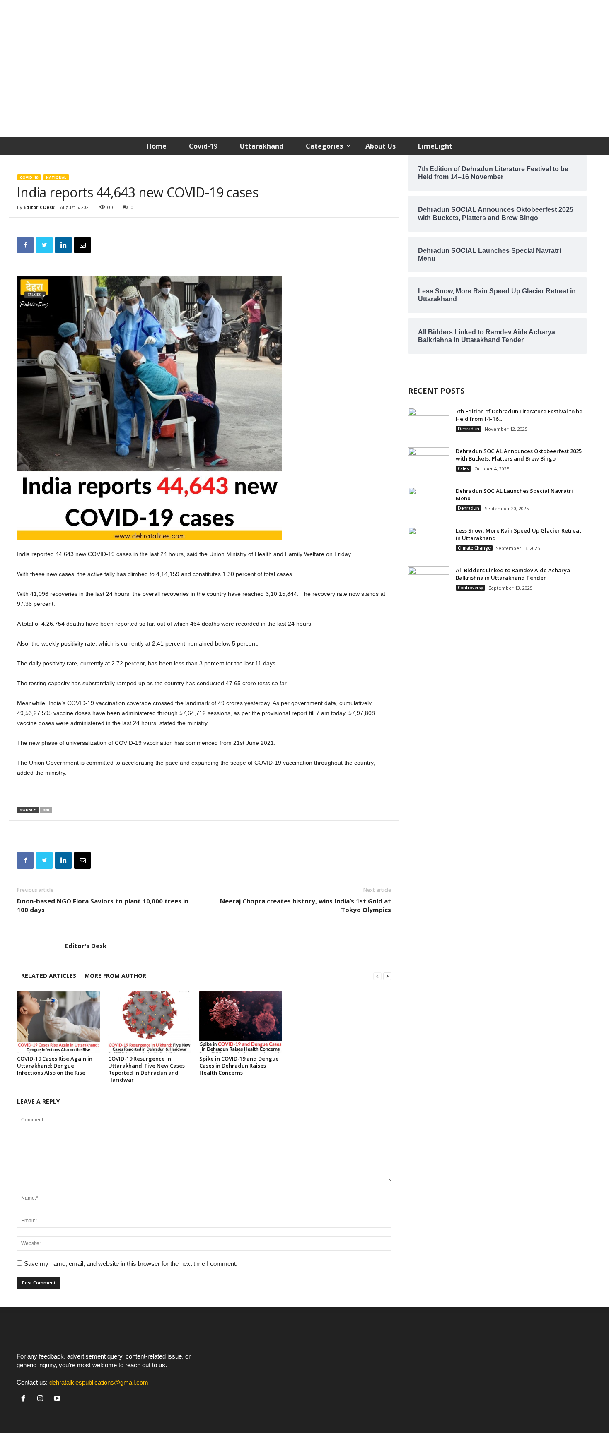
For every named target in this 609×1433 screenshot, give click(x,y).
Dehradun (468, 429)
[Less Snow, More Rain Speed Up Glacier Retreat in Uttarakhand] (429, 542)
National (56, 177)
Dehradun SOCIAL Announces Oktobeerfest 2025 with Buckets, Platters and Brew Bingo (519, 454)
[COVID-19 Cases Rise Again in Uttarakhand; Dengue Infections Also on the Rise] (58, 1022)
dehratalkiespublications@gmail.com (98, 1382)
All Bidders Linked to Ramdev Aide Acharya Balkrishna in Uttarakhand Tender (513, 573)
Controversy (470, 587)
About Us (380, 146)
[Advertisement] (304, 71)
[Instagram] (42, 1398)
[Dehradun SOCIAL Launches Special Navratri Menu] (429, 502)
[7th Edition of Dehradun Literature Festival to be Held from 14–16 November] (429, 423)
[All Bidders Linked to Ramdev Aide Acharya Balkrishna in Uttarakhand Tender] (429, 582)
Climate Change (474, 548)
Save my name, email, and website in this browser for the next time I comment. (130, 1263)
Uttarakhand (261, 146)
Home (157, 146)
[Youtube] (58, 1398)
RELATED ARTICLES (48, 975)
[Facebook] (25, 1398)
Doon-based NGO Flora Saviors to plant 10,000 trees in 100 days (102, 905)
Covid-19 (203, 146)
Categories (324, 146)
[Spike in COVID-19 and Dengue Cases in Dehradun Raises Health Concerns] (240, 1022)
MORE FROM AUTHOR (115, 975)
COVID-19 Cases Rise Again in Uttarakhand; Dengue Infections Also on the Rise (54, 1065)
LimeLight (435, 146)
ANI (46, 809)
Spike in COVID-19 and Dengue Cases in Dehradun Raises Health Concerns (239, 1065)
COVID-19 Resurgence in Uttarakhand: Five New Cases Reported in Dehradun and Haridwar (146, 1069)
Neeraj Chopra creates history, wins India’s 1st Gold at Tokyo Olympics (305, 905)
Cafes (463, 468)
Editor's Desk (39, 207)
